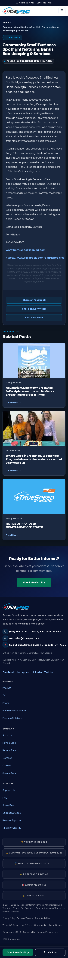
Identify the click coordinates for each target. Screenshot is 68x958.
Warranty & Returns (11, 925)
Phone (6, 702)
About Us (7, 735)
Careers (7, 765)
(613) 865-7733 (26, 3)
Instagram (23, 672)
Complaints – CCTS (12, 932)
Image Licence (56, 925)
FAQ (5, 797)
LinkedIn (37, 672)
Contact (7, 757)
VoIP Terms (27, 925)
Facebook (8, 672)
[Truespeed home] (16, 608)
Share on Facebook (34, 300)
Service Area (9, 772)
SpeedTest (9, 805)
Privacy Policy (9, 918)
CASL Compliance (11, 939)
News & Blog (9, 742)
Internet (7, 687)
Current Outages (12, 812)
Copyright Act (40, 925)
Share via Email (34, 317)
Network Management (47, 932)
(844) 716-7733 (45, 3)
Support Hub (9, 790)
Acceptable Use (42, 918)
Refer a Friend (10, 750)
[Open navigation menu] (62, 10)
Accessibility (29, 932)
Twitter (48, 672)
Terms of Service (25, 918)
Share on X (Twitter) (34, 308)
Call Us (52, 952)
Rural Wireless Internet (14, 710)
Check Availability (34, 582)
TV (4, 695)
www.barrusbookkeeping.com (26, 250)
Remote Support (12, 820)
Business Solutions (12, 718)
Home (6, 22)
